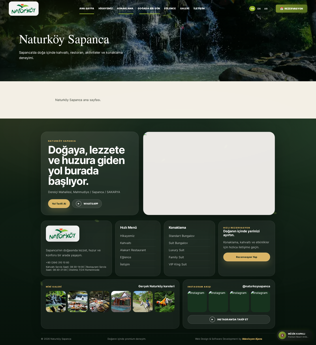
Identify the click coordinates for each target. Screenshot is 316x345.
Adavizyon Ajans (252, 338)
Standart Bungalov (182, 236)
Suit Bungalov (178, 243)
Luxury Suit (176, 250)
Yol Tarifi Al (59, 203)
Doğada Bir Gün (149, 8)
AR (266, 8)
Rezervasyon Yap (246, 257)
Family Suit (176, 257)
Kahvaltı (125, 243)
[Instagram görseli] (197, 301)
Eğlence (170, 8)
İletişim (199, 8)
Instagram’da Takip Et (232, 319)
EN (259, 8)
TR (252, 8)
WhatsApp (91, 203)
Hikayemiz (106, 8)
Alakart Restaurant (133, 250)
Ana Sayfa (86, 8)
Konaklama (125, 8)
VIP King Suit (178, 264)
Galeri (184, 8)
